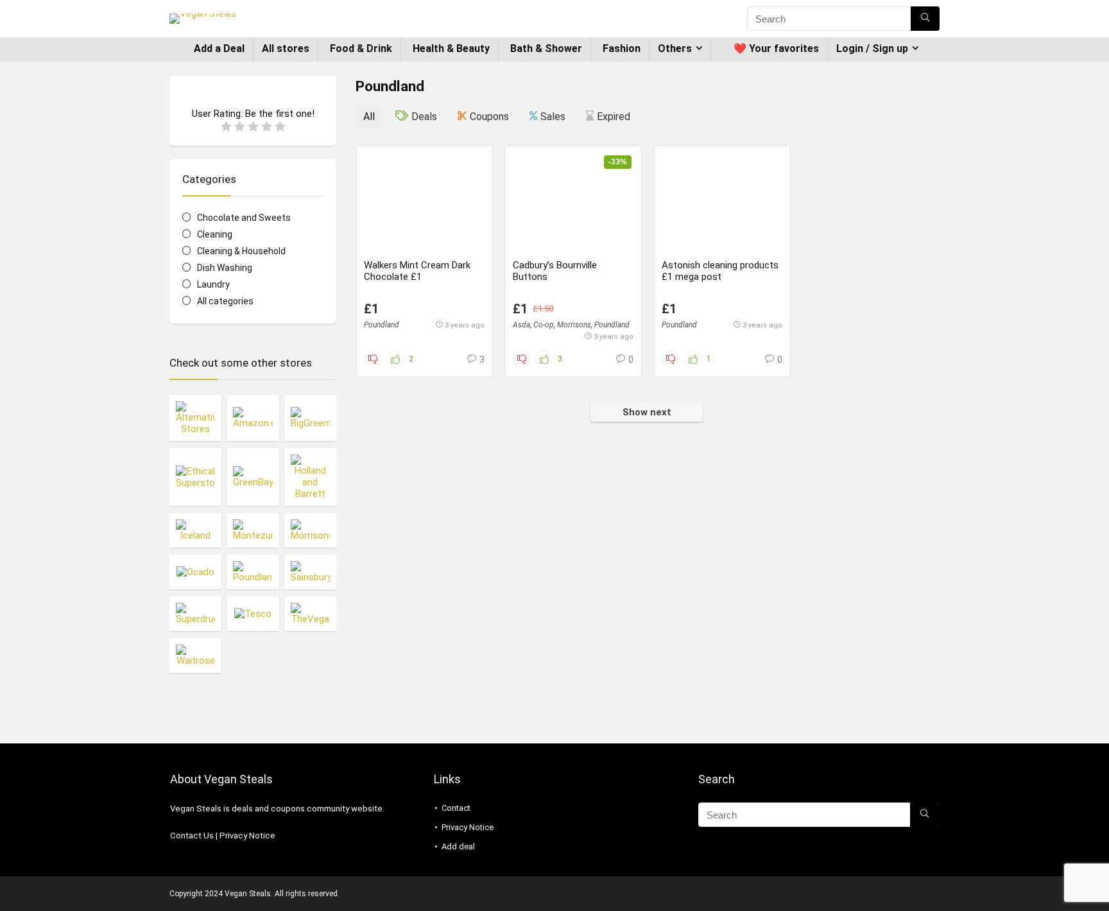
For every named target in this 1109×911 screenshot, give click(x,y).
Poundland (381, 324)
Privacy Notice (247, 835)
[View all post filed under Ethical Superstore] (195, 476)
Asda (521, 324)
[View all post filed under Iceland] (195, 530)
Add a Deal (219, 48)
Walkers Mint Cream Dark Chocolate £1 (417, 270)
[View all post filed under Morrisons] (310, 530)
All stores (285, 48)
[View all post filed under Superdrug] (195, 613)
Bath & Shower (546, 48)
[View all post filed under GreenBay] (253, 476)
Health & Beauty (451, 48)
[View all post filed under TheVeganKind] (310, 613)
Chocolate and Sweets (244, 218)
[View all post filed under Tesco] (253, 613)
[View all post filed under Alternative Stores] (195, 417)
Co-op (543, 324)
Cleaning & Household (241, 251)
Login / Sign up (872, 48)
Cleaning (214, 234)
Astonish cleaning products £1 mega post (720, 270)
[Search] (925, 18)
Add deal (458, 846)
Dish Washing (224, 268)
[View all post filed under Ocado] (195, 571)
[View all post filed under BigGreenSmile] (310, 417)
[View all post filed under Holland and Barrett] (310, 476)
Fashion (621, 48)
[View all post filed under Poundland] (253, 571)
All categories (225, 301)
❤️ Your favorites (776, 48)
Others (675, 48)
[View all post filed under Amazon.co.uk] (253, 417)
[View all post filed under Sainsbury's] (310, 571)
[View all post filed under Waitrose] (195, 655)
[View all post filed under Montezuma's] (253, 530)
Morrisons (574, 324)
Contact (456, 808)
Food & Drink (361, 48)
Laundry (213, 284)
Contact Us (192, 835)
